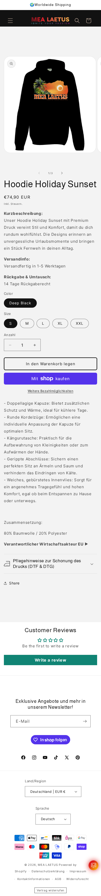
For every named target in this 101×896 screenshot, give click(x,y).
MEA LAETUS (48, 865)
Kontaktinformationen (33, 879)
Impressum (78, 871)
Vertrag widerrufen (50, 890)
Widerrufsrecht (77, 879)
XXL (79, 323)
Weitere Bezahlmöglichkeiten (51, 391)
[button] (10, 20)
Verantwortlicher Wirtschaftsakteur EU (43, 544)
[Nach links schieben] (39, 173)
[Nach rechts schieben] (62, 173)
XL (60, 323)
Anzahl (9, 335)
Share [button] (14, 583)
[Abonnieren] (84, 721)
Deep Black (20, 303)
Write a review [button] (50, 660)
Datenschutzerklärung (48, 871)
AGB (58, 879)
